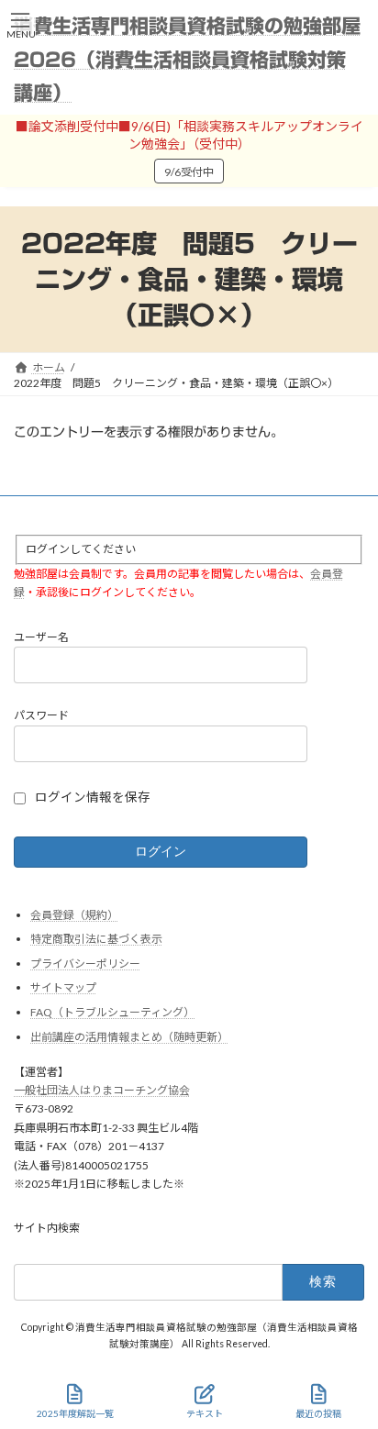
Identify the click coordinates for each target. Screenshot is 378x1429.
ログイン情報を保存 (92, 797)
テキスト (204, 1413)
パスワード (41, 715)
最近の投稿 (318, 1413)
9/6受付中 (189, 172)
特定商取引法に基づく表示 (96, 939)
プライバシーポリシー (85, 963)
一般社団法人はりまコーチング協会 (102, 1090)
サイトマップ (63, 987)
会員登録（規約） (74, 915)
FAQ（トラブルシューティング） (112, 1012)
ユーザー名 (41, 637)
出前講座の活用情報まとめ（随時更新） (129, 1037)
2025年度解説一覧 (75, 1413)
